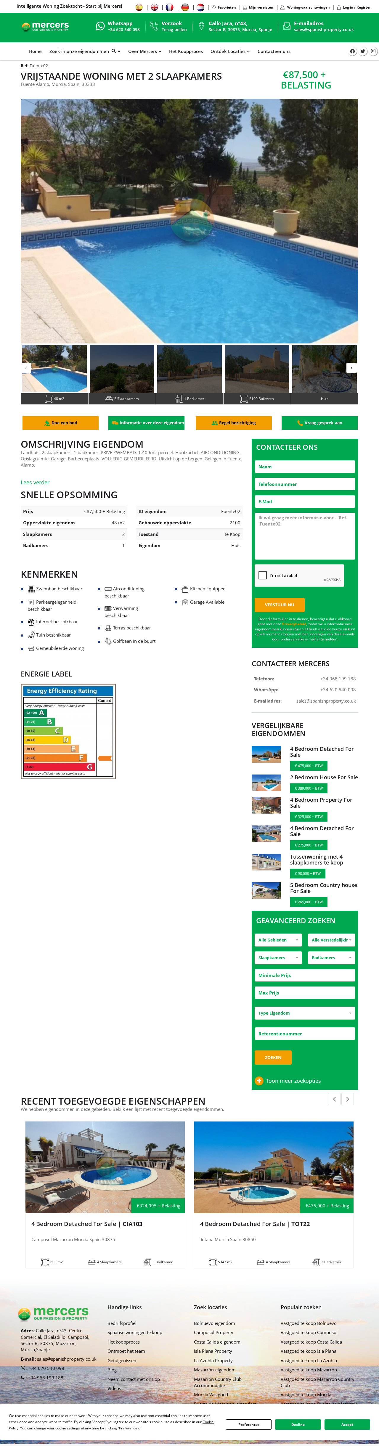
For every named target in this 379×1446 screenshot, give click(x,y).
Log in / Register (357, 7)
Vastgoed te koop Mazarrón (309, 1378)
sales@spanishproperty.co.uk (324, 29)
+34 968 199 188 (338, 687)
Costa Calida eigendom (217, 1350)
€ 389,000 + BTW (309, 796)
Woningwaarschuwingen (308, 7)
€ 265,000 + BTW (309, 910)
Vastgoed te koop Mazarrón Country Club (317, 1391)
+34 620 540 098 (338, 698)
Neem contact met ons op (133, 1388)
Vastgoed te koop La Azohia (309, 1369)
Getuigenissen (121, 1369)
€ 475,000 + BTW (309, 774)
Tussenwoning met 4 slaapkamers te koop (316, 868)
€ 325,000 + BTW (309, 825)
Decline (298, 1424)
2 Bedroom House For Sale (324, 785)
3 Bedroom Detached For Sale (257, 1232)
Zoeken (273, 1066)
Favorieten (227, 7)
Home (35, 51)
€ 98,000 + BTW (308, 882)
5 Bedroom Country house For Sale (323, 896)
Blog (112, 1378)
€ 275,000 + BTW (309, 853)
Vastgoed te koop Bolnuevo (309, 1332)
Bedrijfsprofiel (121, 1332)
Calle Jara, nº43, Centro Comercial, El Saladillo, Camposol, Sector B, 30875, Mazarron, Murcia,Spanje (55, 1348)
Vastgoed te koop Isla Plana (308, 1360)
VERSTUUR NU (279, 613)
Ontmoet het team (126, 1360)
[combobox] (278, 948)
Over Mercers (142, 51)
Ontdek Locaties (228, 51)
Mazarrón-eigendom (215, 1378)
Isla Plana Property (213, 1360)
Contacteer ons (274, 51)
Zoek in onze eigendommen (80, 51)
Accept (347, 1424)
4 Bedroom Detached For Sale (322, 760)
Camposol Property (213, 1341)
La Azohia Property (213, 1369)
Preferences (248, 1424)
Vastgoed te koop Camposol (309, 1341)
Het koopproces (123, 1350)
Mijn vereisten (261, 7)
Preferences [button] (129, 1428)
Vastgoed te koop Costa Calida (311, 1350)
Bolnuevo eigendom (214, 1332)
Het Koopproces (186, 51)
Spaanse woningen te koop (134, 1341)
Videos (114, 1397)
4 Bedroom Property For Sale (321, 811)
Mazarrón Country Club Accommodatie (218, 1391)
